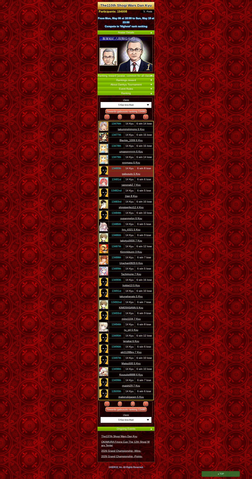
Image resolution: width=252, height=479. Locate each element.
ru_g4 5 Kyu (131, 329)
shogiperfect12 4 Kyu (131, 207)
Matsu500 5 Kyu (131, 363)
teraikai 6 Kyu (131, 341)
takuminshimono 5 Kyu (131, 129)
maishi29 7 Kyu (131, 385)
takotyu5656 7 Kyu (131, 240)
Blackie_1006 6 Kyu (131, 140)
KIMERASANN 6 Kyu (131, 307)
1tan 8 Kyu (131, 196)
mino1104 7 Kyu (131, 318)
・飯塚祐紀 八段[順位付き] (117, 38)
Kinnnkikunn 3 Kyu (131, 251)
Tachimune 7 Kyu (131, 274)
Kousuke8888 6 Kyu (131, 374)
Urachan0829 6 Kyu (131, 263)
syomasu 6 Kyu (131, 162)
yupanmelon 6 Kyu (131, 218)
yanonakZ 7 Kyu (131, 184)
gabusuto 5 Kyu (131, 173)
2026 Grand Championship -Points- (122, 456)
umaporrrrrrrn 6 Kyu (131, 151)
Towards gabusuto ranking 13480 (126, 111)
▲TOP (220, 474)
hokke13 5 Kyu (131, 285)
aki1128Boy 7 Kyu (131, 352)
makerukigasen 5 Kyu (131, 396)
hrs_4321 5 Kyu (131, 229)
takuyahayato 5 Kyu (131, 296)
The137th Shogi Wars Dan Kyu (119, 436)
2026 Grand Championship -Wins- (121, 450)
